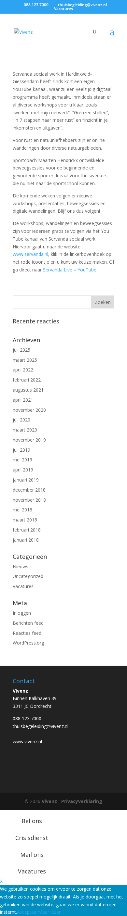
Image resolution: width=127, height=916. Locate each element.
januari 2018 (26, 540)
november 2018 (29, 500)
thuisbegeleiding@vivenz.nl (40, 726)
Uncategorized (28, 576)
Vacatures (63, 8)
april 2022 (23, 370)
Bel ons (31, 821)
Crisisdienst (31, 838)
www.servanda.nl (30, 254)
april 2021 (23, 400)
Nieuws (20, 566)
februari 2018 (27, 530)
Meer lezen (50, 912)
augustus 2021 (28, 390)
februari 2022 (27, 380)
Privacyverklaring (81, 801)
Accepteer (27, 912)
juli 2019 (21, 450)
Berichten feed (28, 623)
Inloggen (22, 613)
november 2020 (29, 410)
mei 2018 (22, 510)
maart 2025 (25, 360)
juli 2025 (21, 350)
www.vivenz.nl (27, 741)
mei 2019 (22, 460)
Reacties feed (27, 633)
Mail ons (32, 855)
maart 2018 (25, 520)
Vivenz (49, 801)
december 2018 (29, 490)
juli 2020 (21, 420)
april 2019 (23, 470)
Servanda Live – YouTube (69, 270)
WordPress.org (28, 643)
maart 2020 (25, 430)
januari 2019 (26, 480)
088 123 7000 (27, 718)
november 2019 (29, 440)
